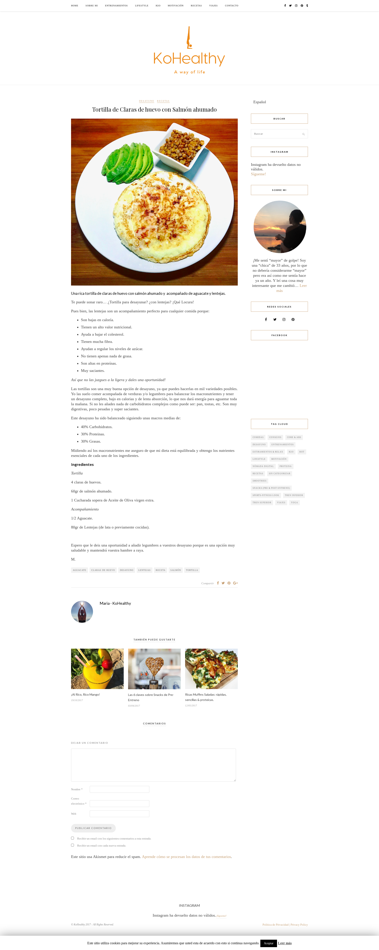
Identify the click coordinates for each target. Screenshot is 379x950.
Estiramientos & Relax (268, 452)
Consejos (275, 437)
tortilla (192, 570)
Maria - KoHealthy (115, 603)
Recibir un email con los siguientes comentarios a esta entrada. (114, 838)
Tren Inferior (294, 495)
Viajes (213, 5)
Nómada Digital (263, 466)
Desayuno (146, 101)
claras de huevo (103, 570)
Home (74, 5)
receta (160, 570)
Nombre (77, 789)
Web (73, 813)
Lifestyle (141, 5)
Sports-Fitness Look (266, 495)
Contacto (231, 5)
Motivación (176, 5)
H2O (158, 5)
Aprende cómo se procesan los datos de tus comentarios (186, 856)
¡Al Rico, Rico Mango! (85, 694)
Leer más (285, 943)
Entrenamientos (116, 5)
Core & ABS (294, 437)
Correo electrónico (79, 801)
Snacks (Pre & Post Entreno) (271, 488)
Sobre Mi (92, 5)
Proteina (286, 466)
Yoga (294, 502)
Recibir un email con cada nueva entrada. (101, 845)
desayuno (126, 570)
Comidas (258, 437)
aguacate (79, 570)
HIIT (301, 452)
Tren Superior (262, 502)
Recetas (196, 5)
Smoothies (259, 481)
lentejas (144, 570)
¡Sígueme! (221, 915)
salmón (175, 570)
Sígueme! (258, 174)
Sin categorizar (279, 473)
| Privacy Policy (298, 924)
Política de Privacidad (276, 924)
